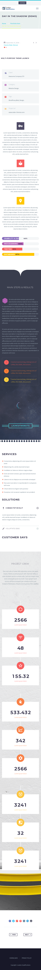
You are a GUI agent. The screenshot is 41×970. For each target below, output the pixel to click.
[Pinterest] (20, 921)
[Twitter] (13, 921)
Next (27, 934)
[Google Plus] (17, 921)
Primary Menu (37, 8)
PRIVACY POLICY (26, 958)
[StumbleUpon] (31, 921)
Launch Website (20, 426)
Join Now (22, 3)
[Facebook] (10, 921)
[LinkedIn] (27, 921)
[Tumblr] (24, 921)
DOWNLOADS (14, 958)
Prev (14, 934)
